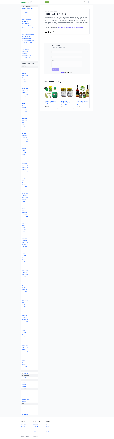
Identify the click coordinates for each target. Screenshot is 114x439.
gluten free (24, 63)
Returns (34, 431)
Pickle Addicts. (29, 436)
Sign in (62, 72)
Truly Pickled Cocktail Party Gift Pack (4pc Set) (82, 103)
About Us (22, 428)
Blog (46, 424)
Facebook (47, 426)
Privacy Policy (35, 426)
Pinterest (47, 428)
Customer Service (36, 424)
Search (47, 1)
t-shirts (33, 63)
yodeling (23, 65)
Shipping (35, 428)
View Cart (23, 426)
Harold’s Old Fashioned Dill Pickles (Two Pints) (66, 103)
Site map (47, 431)
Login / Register (24, 424)
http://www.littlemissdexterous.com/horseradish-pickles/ (70, 27)
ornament (28, 63)
